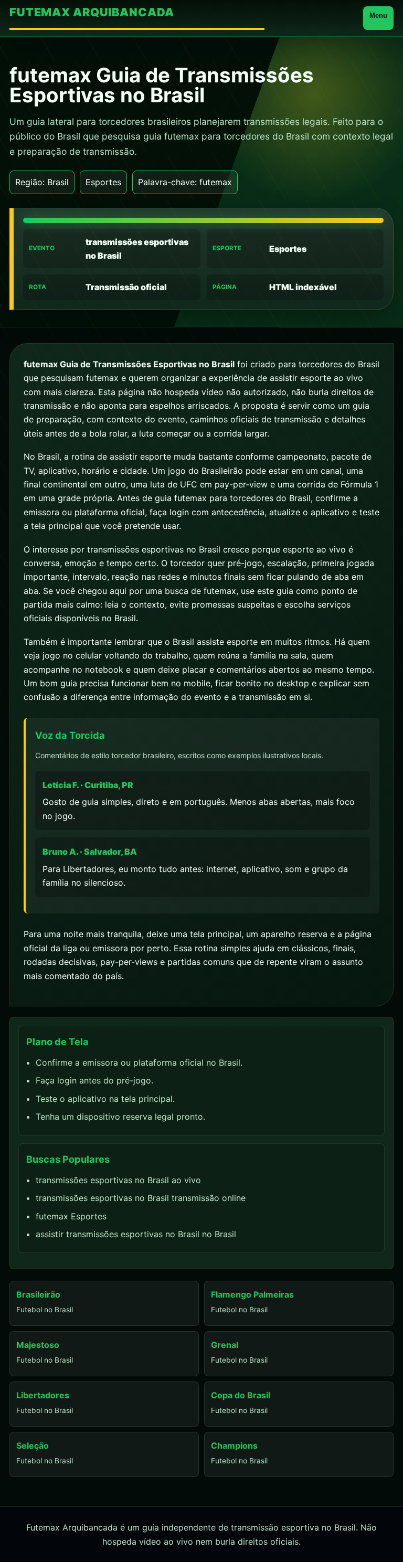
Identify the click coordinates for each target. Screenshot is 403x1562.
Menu (378, 15)
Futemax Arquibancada (91, 12)
